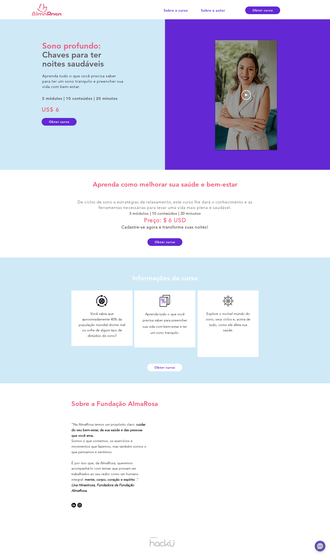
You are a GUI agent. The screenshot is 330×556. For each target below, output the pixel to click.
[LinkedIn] (73, 505)
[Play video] (246, 95)
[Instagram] (79, 505)
